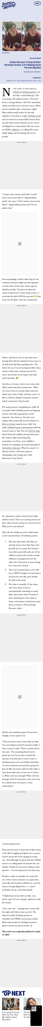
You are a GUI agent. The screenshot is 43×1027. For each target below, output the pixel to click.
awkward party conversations (20, 427)
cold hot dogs (34, 431)
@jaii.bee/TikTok (5, 52)
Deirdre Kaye (37, 78)
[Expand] (32, 1007)
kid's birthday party (31, 116)
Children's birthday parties (24, 92)
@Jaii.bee (16, 129)
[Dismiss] (39, 1007)
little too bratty (8, 424)
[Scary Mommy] (8, 5)
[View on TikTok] (19, 243)
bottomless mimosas (11, 448)
